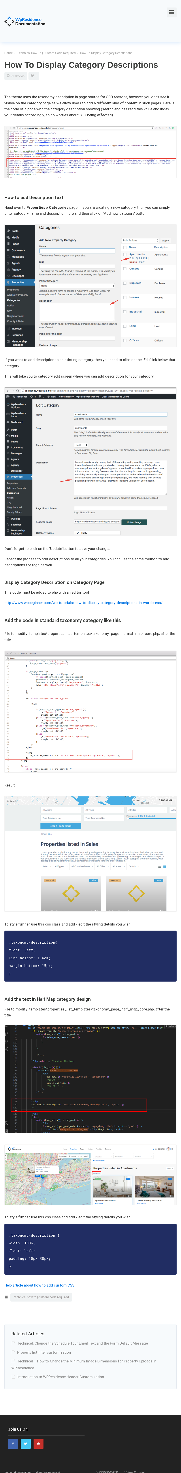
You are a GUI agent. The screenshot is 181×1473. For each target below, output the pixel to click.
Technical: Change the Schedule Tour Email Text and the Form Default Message (82, 1343)
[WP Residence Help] (24, 21)
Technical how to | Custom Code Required (46, 53)
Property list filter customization (44, 1352)
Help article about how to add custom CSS (39, 1285)
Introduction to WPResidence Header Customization (60, 1377)
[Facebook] (13, 1444)
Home (8, 53)
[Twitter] (26, 1444)
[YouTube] (38, 1444)
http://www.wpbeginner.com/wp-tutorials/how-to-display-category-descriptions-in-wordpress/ (83, 602)
